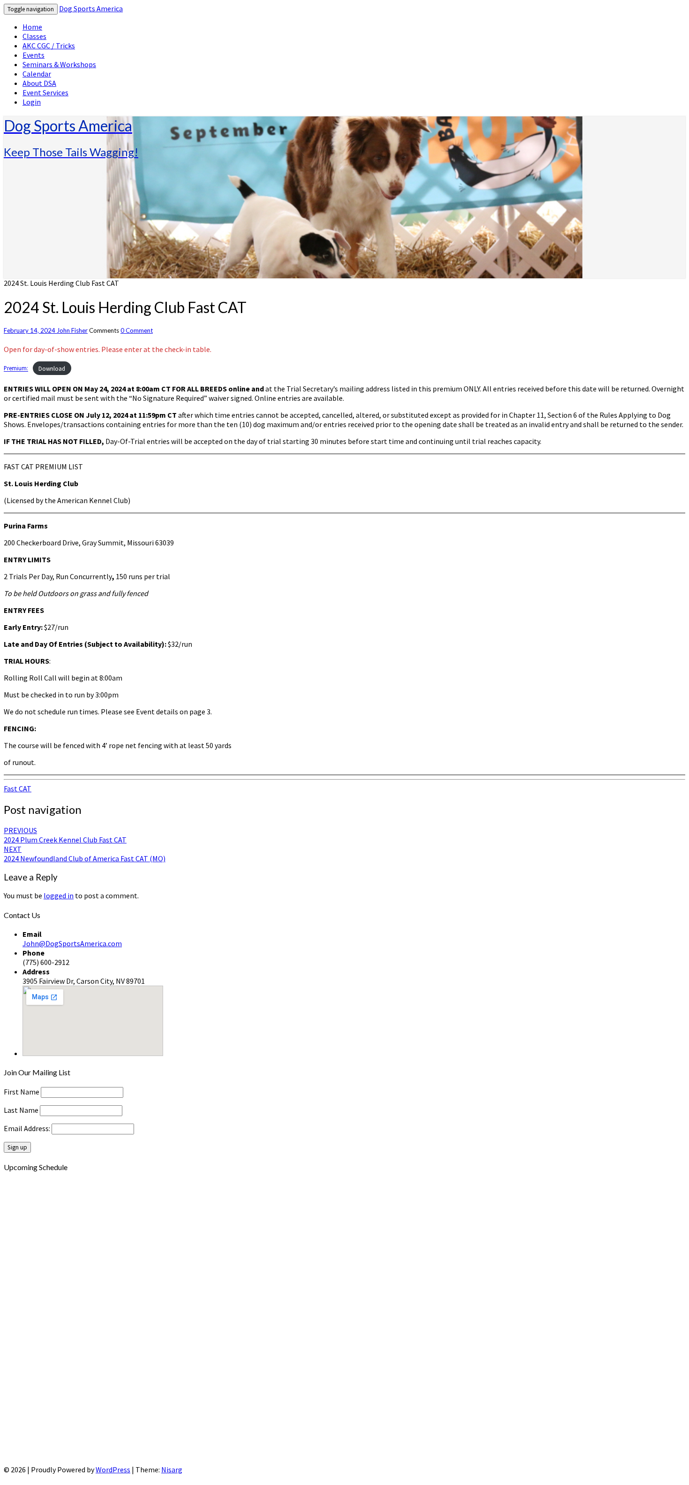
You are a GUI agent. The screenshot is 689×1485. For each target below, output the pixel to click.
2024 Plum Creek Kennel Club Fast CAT (65, 835)
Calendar (36, 73)
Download (51, 368)
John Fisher (72, 330)
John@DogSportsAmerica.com (72, 943)
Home (32, 26)
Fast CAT (17, 788)
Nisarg (171, 1469)
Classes (34, 36)
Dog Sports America (91, 8)
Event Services (45, 92)
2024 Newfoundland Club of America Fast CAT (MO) (84, 853)
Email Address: (28, 1128)
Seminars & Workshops (59, 64)
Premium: (16, 368)
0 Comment (136, 330)
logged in (59, 895)
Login (31, 102)
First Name (21, 1091)
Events (33, 55)
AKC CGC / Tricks (48, 45)
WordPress (113, 1469)
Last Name (21, 1110)
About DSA (39, 83)
